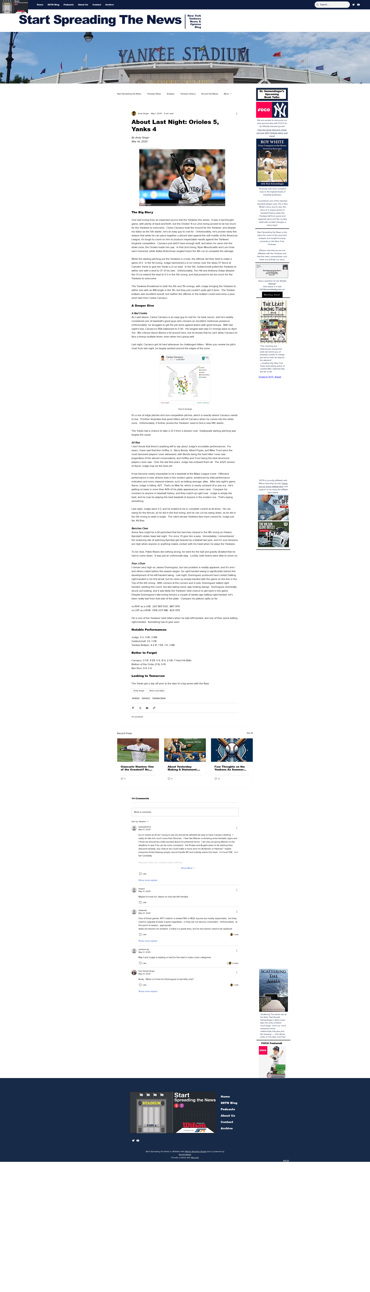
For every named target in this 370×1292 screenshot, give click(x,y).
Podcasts (228, 1109)
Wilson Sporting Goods (195, 1151)
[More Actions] (236, 828)
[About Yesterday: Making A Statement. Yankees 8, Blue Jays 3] (185, 750)
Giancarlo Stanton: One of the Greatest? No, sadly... (137, 768)
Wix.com (195, 1157)
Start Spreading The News (100, 19)
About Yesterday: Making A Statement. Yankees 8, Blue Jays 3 (184, 768)
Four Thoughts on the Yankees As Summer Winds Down (229, 768)
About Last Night (156, 690)
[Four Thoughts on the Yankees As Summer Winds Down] (232, 750)
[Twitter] (353, 4)
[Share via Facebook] (133, 707)
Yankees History (188, 93)
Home (225, 1096)
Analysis (170, 93)
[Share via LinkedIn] (147, 707)
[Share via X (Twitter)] (140, 707)
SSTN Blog (229, 1102)
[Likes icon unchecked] (140, 874)
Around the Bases (209, 93)
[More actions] (236, 113)
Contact (227, 1122)
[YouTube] (358, 4)
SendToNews (185, 1154)
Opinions (146, 698)
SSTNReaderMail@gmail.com (272, 289)
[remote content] (185, 177)
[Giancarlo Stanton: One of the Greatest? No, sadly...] (138, 750)
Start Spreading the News (129, 93)
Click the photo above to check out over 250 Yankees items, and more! (272, 133)
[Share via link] (154, 707)
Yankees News (154, 93)
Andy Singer (138, 690)
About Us (228, 1115)
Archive (227, 1128)
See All (250, 733)
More (226, 93)
